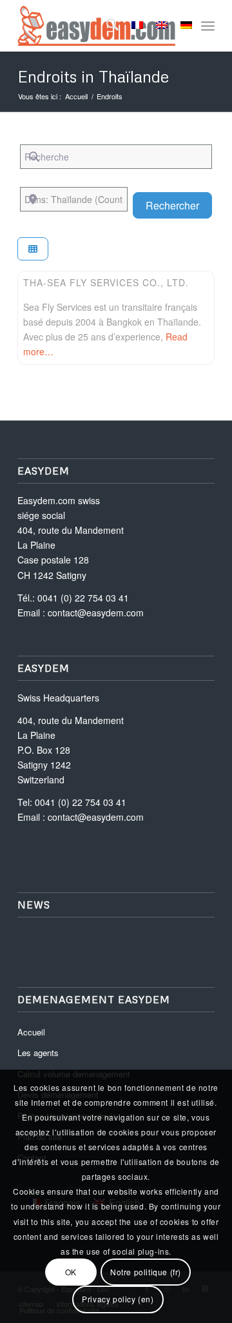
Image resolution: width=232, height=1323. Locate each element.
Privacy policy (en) (117, 1298)
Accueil (31, 1032)
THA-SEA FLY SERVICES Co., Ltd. (106, 282)
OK (71, 1271)
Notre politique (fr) (145, 1271)
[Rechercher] (106, 26)
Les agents (38, 1052)
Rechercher (179, 205)
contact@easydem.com (96, 612)
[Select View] (32, 249)
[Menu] (208, 25)
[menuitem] (106, 26)
